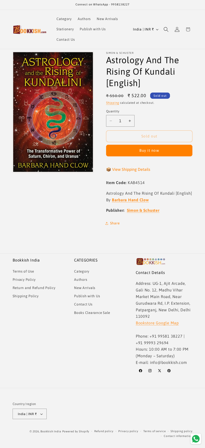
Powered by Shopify (75, 431)
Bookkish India (50, 431)
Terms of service (154, 431)
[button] (166, 29)
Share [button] (115, 223)
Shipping (112, 102)
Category (81, 271)
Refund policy (103, 431)
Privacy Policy (24, 280)
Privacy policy (128, 431)
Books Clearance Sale (92, 313)
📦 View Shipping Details (128, 169)
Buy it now (149, 150)
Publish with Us (87, 296)
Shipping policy (181, 431)
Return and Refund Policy (34, 288)
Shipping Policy (26, 296)
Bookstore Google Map (157, 323)
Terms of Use (23, 271)
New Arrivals (84, 288)
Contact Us (83, 304)
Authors (80, 280)
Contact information (178, 436)
